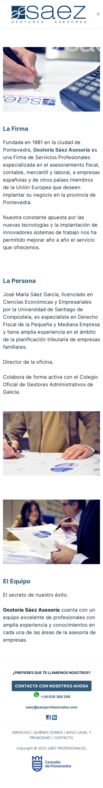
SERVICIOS (21, 732)
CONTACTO (63, 737)
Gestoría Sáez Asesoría (61, 150)
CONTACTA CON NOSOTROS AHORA (51, 685)
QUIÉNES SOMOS (48, 732)
